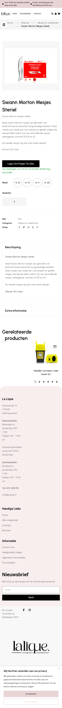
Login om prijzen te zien (20, 163)
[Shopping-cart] (59, 13)
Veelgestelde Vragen (12, 552)
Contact (37, 14)
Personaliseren (31, 701)
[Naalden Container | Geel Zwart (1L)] (46, 347)
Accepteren (31, 694)
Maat (5, 182)
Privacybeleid (8, 562)
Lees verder (54, 346)
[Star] (55, 13)
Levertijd (6, 525)
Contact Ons (8, 547)
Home (14, 14)
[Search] (52, 13)
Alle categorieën (10, 520)
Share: (5, 227)
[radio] (17, 182)
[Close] (59, 668)
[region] (31, 687)
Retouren (6, 530)
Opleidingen (25, 14)
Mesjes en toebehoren (28, 223)
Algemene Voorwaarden (14, 557)
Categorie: (7, 223)
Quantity (6, 193)
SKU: (4, 219)
